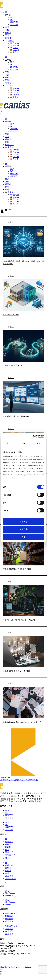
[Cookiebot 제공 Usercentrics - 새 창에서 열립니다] (33, 436)
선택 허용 (24, 529)
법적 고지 (9, 921)
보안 (7, 27)
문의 (7, 35)
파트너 (8, 32)
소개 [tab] (38, 443)
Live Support (10, 893)
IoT (11, 19)
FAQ (7, 891)
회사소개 (9, 842)
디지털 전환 (10, 855)
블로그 (11, 222)
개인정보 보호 (11, 913)
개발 (7, 30)
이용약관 (9, 916)
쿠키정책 (9, 919)
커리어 (8, 847)
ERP (12, 17)
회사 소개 (9, 38)
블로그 (8, 858)
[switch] (40, 495)
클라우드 (14, 22)
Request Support (11, 895)
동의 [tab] (8, 443)
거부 (23, 537)
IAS (1, 969)
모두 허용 (24, 521)
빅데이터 (14, 25)
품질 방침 (9, 852)
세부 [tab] (23, 443)
